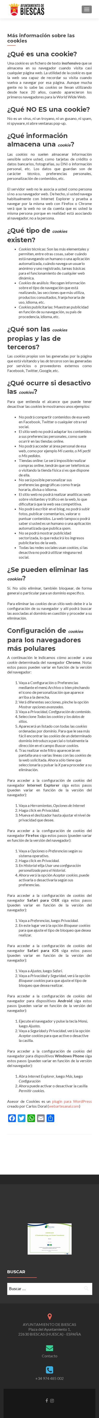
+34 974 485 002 (49, 1378)
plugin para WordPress (72, 1101)
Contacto (49, 1355)
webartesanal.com (64, 1106)
